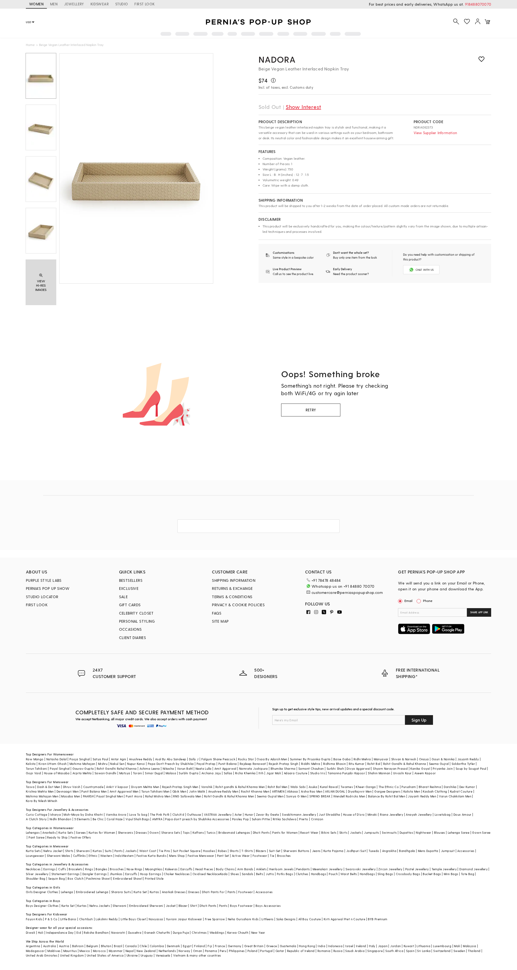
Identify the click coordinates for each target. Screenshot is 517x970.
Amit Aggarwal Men (124, 791)
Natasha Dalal (56, 759)
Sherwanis (125, 832)
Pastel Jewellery (417, 869)
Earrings (49, 869)
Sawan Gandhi (106, 773)
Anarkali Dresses (174, 892)
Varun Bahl (185, 768)
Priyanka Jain (443, 768)
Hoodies (209, 851)
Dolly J (194, 759)
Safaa (228, 773)
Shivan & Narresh (403, 759)
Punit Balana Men (94, 791)
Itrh (261, 773)
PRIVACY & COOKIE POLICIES (238, 604)
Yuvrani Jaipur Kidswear (184, 919)
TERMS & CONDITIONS (232, 596)
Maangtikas (153, 869)
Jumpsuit (448, 851)
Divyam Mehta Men (145, 787)
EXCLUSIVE (129, 588)
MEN (54, 4)
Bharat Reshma (430, 787)
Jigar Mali (273, 773)
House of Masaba (57, 773)
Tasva (30, 787)
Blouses (439, 832)
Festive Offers (81, 837)
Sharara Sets (170, 832)
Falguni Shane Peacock (218, 759)
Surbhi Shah (335, 768)
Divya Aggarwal (358, 768)
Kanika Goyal (420, 768)
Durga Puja (181, 932)
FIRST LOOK (144, 4)
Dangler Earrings (94, 874)
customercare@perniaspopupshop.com (347, 592)
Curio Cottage (36, 814)
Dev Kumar (467, 787)
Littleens (267, 919)
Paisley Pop (240, 819)
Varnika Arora (116, 814)
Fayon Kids (34, 919)
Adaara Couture (296, 773)
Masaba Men (70, 796)
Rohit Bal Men (278, 787)
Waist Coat (147, 851)
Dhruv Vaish (71, 787)
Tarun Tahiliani (36, 768)
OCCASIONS (130, 629)
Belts (259, 874)
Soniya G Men (296, 796)
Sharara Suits (121, 892)
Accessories (465, 851)
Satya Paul (100, 759)
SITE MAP (220, 621)
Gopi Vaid (33, 773)
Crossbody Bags (408, 874)
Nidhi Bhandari (61, 819)
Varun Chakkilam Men (455, 796)
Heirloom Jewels (281, 869)
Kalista (31, 763)
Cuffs (62, 869)
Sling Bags (385, 874)
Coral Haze (115, 819)
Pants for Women (285, 832)
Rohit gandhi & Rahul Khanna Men (240, 787)
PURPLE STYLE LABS (44, 580)
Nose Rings (134, 869)
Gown (154, 832)
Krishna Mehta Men (40, 791)
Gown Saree (481, 832)
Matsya (124, 773)
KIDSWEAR (99, 4)
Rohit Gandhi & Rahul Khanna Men (229, 796)
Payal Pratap (206, 763)
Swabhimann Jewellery (299, 814)
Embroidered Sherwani (146, 905)
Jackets (355, 832)
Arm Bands (245, 869)
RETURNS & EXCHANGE (232, 588)
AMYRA (157, 819)
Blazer (183, 905)
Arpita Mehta (82, 773)
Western (106, 855)
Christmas (199, 932)
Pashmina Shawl (98, 878)
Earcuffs (186, 869)
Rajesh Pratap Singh (283, 763)
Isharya (55, 814)
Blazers (261, 851)
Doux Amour (462, 814)
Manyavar (381, 759)
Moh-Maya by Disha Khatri (83, 814)
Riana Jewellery (391, 814)
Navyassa (156, 919)
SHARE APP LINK (479, 612)
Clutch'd (178, 814)
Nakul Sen (117, 763)
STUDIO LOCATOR (42, 596)
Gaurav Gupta (83, 768)
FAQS (217, 613)
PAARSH (88, 796)
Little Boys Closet (133, 919)
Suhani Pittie (261, 819)
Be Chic (98, 819)
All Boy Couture (309, 919)
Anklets (261, 869)
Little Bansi (68, 919)
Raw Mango (35, 759)
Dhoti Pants (261, 832)
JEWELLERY (74, 4)
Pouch (333, 874)
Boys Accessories (268, 905)
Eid (78, 932)
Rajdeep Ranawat (253, 763)
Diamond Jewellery (473, 869)
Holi (41, 932)
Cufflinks (79, 855)
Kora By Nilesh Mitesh (41, 801)
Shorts (234, 851)
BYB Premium (377, 919)
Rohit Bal (373, 763)
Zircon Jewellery (390, 869)
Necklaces (33, 869)
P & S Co (51, 919)
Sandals (247, 874)
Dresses (141, 832)
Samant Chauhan (311, 768)
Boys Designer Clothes (42, 905)
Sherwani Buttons (296, 851)
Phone (427, 600)
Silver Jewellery (37, 874)
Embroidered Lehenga (92, 892)
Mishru (102, 763)
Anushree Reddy (140, 759)
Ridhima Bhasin (334, 763)
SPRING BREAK (319, 796)
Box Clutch (75, 878)
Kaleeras (171, 869)
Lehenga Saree (458, 832)
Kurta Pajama (333, 851)
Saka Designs (286, 919)
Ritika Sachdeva (284, 819)
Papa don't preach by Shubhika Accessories (197, 819)
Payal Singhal (59, 768)
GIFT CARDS (130, 604)
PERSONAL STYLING (137, 621)
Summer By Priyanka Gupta (310, 759)
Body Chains (225, 869)
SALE (123, 596)
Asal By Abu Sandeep (170, 759)
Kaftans (198, 832)
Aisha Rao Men (311, 791)
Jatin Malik (197, 791)
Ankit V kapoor (117, 787)
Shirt (193, 905)
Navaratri (118, 932)
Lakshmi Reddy (107, 919)
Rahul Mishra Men (157, 796)
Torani (137, 773)
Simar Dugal (154, 773)
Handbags (318, 874)
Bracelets (75, 869)
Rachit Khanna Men (255, 791)
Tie (272, 855)
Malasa (171, 773)
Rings (89, 869)
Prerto (303, 819)
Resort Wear (309, 832)
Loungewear (35, 855)
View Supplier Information (435, 133)
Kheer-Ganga (366, 787)
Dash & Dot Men (48, 787)
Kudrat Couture (461, 791)
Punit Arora (134, 796)
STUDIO (121, 4)
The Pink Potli (160, 814)
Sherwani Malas (58, 855)
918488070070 (478, 4)
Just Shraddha (329, 814)
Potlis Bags (285, 874)
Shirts (69, 851)
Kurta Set (140, 892)
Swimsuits (389, 832)
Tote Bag (467, 874)
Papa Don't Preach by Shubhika (171, 763)
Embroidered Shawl (127, 878)
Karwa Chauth (238, 932)
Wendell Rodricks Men (349, 796)
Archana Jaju (211, 773)
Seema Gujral (439, 763)
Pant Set (223, 855)
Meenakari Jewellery (328, 869)
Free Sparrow (215, 919)
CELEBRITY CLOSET (136, 613)
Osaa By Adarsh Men (272, 759)
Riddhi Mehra (310, 763)
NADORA (277, 59)
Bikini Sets (328, 832)
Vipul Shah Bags (137, 819)
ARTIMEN (278, 791)
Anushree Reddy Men (223, 791)
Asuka (313, 787)
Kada (224, 874)
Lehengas (33, 832)
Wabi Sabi (298, 787)
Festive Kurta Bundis (151, 855)
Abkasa (292, 791)
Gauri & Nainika (443, 759)
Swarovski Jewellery (360, 869)
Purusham (408, 787)
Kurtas (97, 851)
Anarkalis (49, 832)
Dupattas (406, 832)
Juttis (270, 874)
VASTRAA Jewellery (218, 814)
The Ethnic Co (389, 787)
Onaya (424, 759)
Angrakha (389, 851)
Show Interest (303, 107)
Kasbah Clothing (435, 791)
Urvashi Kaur (402, 773)
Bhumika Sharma (283, 768)
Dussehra (134, 932)
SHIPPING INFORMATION (233, 580)
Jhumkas (116, 874)
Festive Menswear (201, 855)
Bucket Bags (432, 874)
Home (30, 45)
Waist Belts (348, 874)
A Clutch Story (36, 819)
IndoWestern (124, 855)
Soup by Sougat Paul (471, 768)
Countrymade (93, 787)
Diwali (30, 932)
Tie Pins (164, 851)
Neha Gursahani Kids (243, 919)
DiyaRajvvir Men (360, 791)
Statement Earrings (65, 874)
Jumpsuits (371, 832)
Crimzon (317, 819)
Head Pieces (204, 869)
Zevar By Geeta (267, 814)
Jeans (316, 851)
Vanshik (207, 787)
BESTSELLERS (130, 580)
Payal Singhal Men (109, 796)
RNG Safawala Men (187, 796)
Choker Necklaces (177, 874)
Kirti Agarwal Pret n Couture (344, 919)
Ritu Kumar (357, 763)
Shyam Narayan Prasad (390, 768)
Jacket (171, 905)
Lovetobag (443, 814)
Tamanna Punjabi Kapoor (346, 773)
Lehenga (67, 892)
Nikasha (168, 768)
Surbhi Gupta (188, 773)
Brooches (284, 855)
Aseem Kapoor (425, 773)
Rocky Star (246, 759)
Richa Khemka (245, 773)
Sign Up (419, 719)
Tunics (211, 832)
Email (408, 600)
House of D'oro (354, 814)
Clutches (302, 874)
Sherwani (83, 851)
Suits (108, 851)
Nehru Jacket (52, 851)
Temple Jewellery (444, 869)
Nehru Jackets (99, 905)
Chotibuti (86, 919)
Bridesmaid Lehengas (234, 832)
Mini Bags (451, 874)
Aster (238, 814)
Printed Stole (154, 878)
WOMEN (36, 4)
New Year (258, 932)
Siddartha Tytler (463, 763)
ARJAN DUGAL (335, 791)
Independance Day (60, 932)
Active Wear (241, 855)
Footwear (260, 855)
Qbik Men (179, 791)
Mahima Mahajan (82, 763)
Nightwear (423, 832)
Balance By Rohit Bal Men (387, 796)
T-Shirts (247, 851)
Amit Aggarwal (225, 768)
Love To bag (138, 814)
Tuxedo (374, 851)
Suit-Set (275, 851)
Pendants (303, 869)
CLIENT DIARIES (132, 637)
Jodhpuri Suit (356, 851)
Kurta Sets (65, 832)
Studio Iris (317, 773)
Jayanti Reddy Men (422, 796)
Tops (186, 832)
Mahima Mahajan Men (42, 796)
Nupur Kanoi (136, 763)
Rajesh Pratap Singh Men (180, 787)
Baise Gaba (342, 759)
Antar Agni (118, 759)
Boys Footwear (241, 905)
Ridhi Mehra (362, 759)
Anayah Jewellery (419, 814)
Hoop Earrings (150, 874)
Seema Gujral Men (270, 796)
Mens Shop (177, 855)
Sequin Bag (56, 878)
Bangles (101, 869)
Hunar (249, 814)
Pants (118, 851)
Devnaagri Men (68, 791)
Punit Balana (227, 763)
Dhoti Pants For (213, 892)
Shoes (234, 874)
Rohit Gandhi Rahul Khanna (117, 768)
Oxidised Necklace (206, 874)
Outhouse (194, 814)
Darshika (450, 787)
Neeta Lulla (203, 768)
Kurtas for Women (102, 832)
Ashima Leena (149, 768)
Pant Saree (36, 837)
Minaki (372, 814)
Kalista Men (411, 791)
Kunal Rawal (329, 787)
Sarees (81, 832)
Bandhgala (407, 851)
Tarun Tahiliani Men (155, 791)
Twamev (347, 787)
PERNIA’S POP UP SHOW (47, 588)
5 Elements (82, 819)
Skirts (343, 832)
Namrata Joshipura (253, 768)
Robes (222, 851)
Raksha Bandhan (96, 932)
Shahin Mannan (379, 773)
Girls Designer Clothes (42, 892)
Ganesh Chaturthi (157, 932)
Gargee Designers (387, 791)
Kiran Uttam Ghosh (53, 763)
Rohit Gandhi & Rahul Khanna (404, 763)
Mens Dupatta (428, 851)
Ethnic (93, 855)
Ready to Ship (57, 837)
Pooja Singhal (79, 759)
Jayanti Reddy (468, 759)
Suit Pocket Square (186, 851)
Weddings (216, 932)
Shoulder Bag (36, 878)
